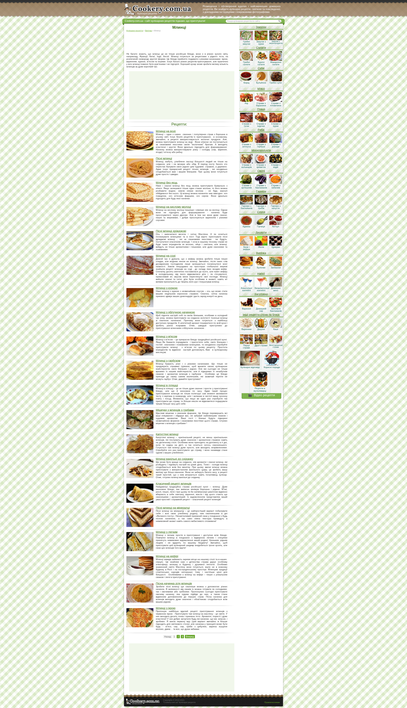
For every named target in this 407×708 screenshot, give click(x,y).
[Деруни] (261, 327)
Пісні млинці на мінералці (173, 507)
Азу (246, 103)
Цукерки (276, 247)
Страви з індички (261, 124)
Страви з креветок (261, 166)
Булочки (261, 267)
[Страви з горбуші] (261, 142)
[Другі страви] (261, 343)
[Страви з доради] (275, 142)
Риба (261, 129)
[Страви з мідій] (275, 162)
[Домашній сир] (261, 306)
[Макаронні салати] (275, 60)
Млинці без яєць (166, 182)
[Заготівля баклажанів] (275, 306)
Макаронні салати (275, 63)
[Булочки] (261, 265)
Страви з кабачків (275, 186)
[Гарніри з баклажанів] (246, 203)
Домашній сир (261, 309)
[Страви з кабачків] (275, 183)
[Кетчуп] (275, 224)
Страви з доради (275, 145)
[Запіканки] (275, 265)
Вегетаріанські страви (276, 346)
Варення (246, 308)
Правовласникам (272, 702)
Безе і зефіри (246, 248)
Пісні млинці (164, 158)
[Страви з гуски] (246, 121)
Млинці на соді (166, 255)
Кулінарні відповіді (250, 367)
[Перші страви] (246, 343)
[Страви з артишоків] (246, 183)
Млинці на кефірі (167, 556)
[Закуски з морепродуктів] (275, 39)
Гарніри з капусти (275, 207)
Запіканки (276, 267)
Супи (261, 68)
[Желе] (261, 244)
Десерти (261, 232)
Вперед (190, 636)
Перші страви (246, 346)
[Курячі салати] (261, 60)
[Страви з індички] (261, 121)
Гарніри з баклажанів (246, 207)
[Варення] (246, 306)
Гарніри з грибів (261, 207)
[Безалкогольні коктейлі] (261, 286)
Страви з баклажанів (261, 186)
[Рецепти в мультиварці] (260, 385)
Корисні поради (272, 367)
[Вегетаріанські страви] (275, 343)
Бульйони (261, 82)
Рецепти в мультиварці (260, 389)
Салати (261, 47)
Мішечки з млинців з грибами (175, 410)
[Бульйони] (261, 80)
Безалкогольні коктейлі (262, 289)
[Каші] (275, 327)
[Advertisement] (182, 42)
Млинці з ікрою (166, 608)
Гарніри (261, 191)
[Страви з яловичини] (275, 101)
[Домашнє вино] (275, 286)
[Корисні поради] (272, 364)
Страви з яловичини (275, 104)
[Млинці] (246, 265)
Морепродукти (261, 150)
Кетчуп (275, 226)
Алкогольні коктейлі (246, 289)
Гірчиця (261, 226)
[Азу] (246, 101)
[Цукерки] (275, 244)
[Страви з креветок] (261, 162)
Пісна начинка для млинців (174, 583)
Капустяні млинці (167, 434)
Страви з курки (275, 124)
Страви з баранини (261, 104)
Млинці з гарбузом (168, 360)
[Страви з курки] (275, 121)
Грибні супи (276, 82)
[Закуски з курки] (261, 39)
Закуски (261, 27)
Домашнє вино (276, 289)
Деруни (261, 329)
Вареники (246, 329)
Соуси (261, 212)
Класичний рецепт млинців (173, 483)
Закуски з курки (261, 42)
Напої (261, 273)
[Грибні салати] (246, 60)
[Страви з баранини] (261, 101)
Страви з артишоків (246, 186)
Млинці (246, 267)
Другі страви (261, 345)
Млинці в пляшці (167, 385)
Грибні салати (246, 63)
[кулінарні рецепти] (160, 15)
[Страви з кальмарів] (246, 162)
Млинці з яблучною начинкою (175, 312)
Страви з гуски (246, 124)
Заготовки (261, 294)
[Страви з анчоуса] (246, 142)
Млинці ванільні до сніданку (174, 459)
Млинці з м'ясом (166, 336)
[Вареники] (246, 327)
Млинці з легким (166, 532)
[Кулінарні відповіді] (250, 364)
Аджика (246, 226)
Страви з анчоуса (246, 145)
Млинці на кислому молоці (173, 206)
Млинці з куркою (167, 288)
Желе (261, 247)
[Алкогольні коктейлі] (246, 286)
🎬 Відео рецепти (261, 395)
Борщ (246, 82)
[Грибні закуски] (246, 39)
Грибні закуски (246, 42)
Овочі (261, 170)
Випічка (261, 253)
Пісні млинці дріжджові (171, 231)
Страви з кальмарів (246, 166)
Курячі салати (261, 63)
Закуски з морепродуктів (276, 42)
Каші (275, 329)
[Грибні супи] (275, 80)
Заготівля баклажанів (276, 309)
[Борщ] (246, 80)
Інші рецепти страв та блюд (261, 314)
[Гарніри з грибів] (261, 203)
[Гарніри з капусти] (275, 203)
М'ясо (261, 88)
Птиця (261, 109)
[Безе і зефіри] (246, 244)
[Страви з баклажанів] (261, 183)
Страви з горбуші (261, 145)
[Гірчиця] (261, 224)
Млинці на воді (166, 131)
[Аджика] (246, 224)
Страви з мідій (275, 166)
